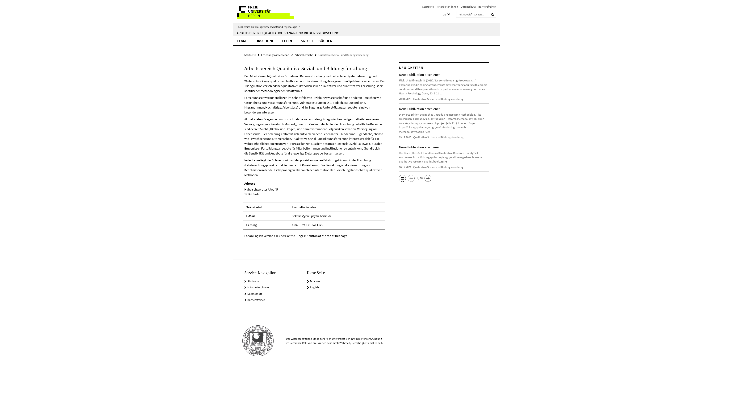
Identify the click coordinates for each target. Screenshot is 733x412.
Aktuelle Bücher (316, 40)
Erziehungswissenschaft (275, 55)
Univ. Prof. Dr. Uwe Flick (307, 225)
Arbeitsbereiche (304, 55)
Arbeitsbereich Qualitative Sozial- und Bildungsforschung (288, 33)
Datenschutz (468, 6)
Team (241, 40)
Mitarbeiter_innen (447, 6)
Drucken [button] (315, 281)
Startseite (428, 6)
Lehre (287, 40)
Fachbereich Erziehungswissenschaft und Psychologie (268, 27)
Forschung (263, 40)
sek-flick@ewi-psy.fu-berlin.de (312, 216)
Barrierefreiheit (487, 6)
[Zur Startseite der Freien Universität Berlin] (265, 11)
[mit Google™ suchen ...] (492, 14)
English (314, 287)
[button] (446, 14)
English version (263, 236)
